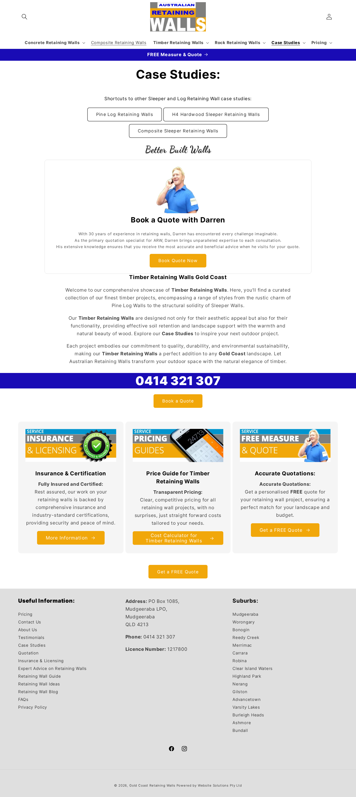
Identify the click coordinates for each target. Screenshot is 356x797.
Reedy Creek (245, 637)
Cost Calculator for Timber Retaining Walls (174, 538)
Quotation (28, 653)
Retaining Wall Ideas (39, 684)
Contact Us (29, 622)
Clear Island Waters (252, 668)
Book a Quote (178, 401)
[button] (24, 16)
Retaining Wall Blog (38, 691)
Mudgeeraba (245, 614)
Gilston (239, 691)
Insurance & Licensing (41, 660)
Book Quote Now (178, 260)
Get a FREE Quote (281, 530)
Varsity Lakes (246, 707)
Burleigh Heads (248, 714)
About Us (27, 629)
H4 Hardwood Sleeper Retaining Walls (216, 114)
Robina (239, 660)
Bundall (240, 730)
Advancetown (246, 699)
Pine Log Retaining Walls (124, 114)
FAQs (23, 699)
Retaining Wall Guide (39, 676)
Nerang (240, 684)
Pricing (25, 614)
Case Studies (32, 645)
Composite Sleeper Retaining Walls (178, 130)
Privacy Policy (32, 707)
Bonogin (240, 629)
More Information (67, 538)
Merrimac (242, 645)
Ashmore (241, 722)
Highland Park (246, 676)
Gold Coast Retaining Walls (152, 785)
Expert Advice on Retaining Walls (52, 668)
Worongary (243, 622)
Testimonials (31, 637)
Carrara (240, 653)
